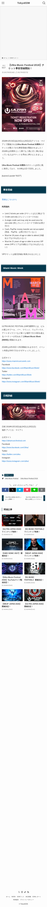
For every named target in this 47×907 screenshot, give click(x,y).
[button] (5, 490)
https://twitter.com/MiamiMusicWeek (17, 375)
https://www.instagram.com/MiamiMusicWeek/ (21, 381)
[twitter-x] (19, 892)
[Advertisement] (23, 32)
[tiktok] (25, 892)
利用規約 (16, 899)
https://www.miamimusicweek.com (16, 361)
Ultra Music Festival (11, 478)
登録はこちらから (9, 199)
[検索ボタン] (44, 3)
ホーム (8, 896)
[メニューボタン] (3, 3)
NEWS (14, 896)
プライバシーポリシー (27, 899)
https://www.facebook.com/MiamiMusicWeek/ (20, 368)
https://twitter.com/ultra (11, 454)
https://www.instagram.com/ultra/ (15, 461)
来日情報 (28, 896)
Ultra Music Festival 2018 (29, 478)
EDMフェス (9, 475)
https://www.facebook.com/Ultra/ (15, 447)
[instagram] (22, 892)
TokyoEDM (23, 3)
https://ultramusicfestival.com (14, 441)
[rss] (28, 892)
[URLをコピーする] (41, 490)
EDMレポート (36, 896)
